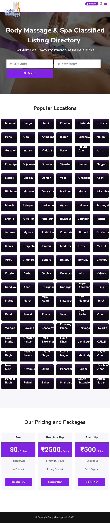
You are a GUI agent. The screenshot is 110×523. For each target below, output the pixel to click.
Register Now (18, 482)
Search (31, 73)
